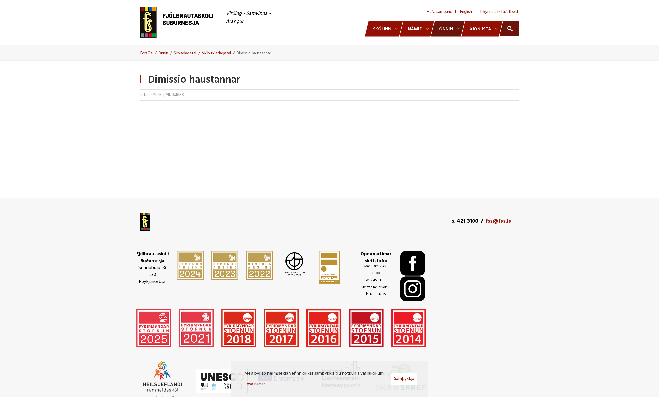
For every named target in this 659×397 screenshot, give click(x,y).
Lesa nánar (254, 384)
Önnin (163, 53)
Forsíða (146, 53)
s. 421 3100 (465, 221)
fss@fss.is (498, 221)
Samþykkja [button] (404, 378)
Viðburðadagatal (216, 53)
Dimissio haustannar (254, 53)
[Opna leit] (509, 28)
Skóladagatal (185, 53)
